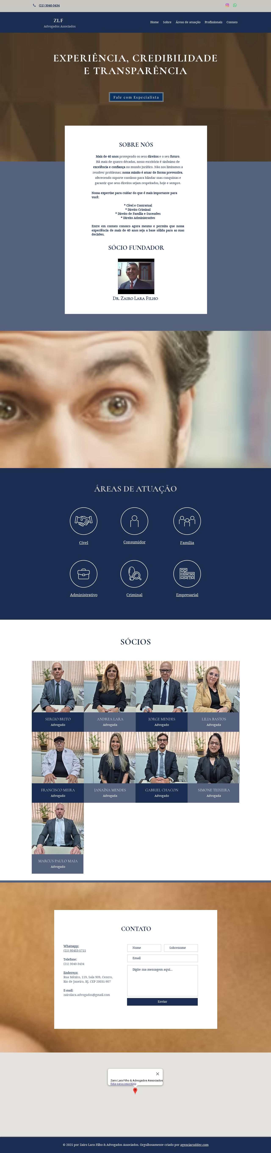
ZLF (58, 20)
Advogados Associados (60, 26)
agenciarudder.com (194, 1145)
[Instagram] (227, 5)
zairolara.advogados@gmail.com (87, 995)
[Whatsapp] (235, 5)
